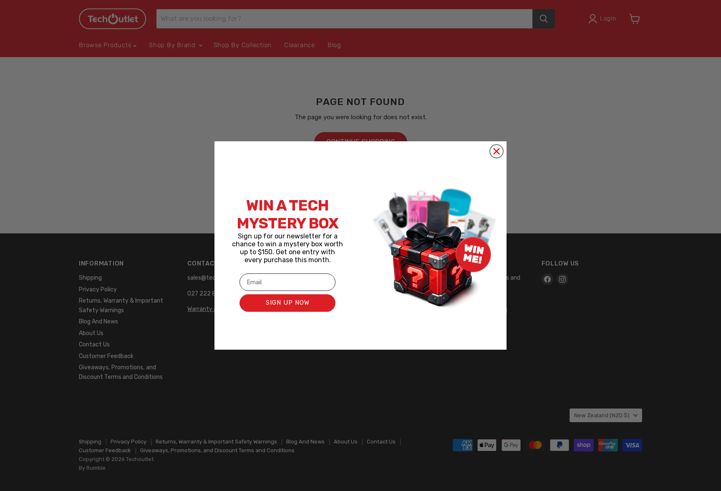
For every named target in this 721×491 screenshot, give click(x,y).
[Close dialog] (496, 151)
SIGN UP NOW (288, 302)
